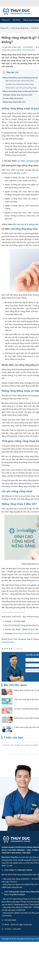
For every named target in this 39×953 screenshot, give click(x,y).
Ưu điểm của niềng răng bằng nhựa (20, 84)
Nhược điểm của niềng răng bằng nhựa (21, 88)
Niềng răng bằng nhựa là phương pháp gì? (20, 77)
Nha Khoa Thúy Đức (16, 11)
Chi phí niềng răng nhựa (13, 98)
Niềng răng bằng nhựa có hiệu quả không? (20, 91)
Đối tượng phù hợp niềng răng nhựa (20, 81)
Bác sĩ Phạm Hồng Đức (26, 50)
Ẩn (17, 72)
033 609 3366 (10, 920)
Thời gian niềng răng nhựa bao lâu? (17, 95)
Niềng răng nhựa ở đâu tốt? (14, 102)
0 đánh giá (17, 649)
